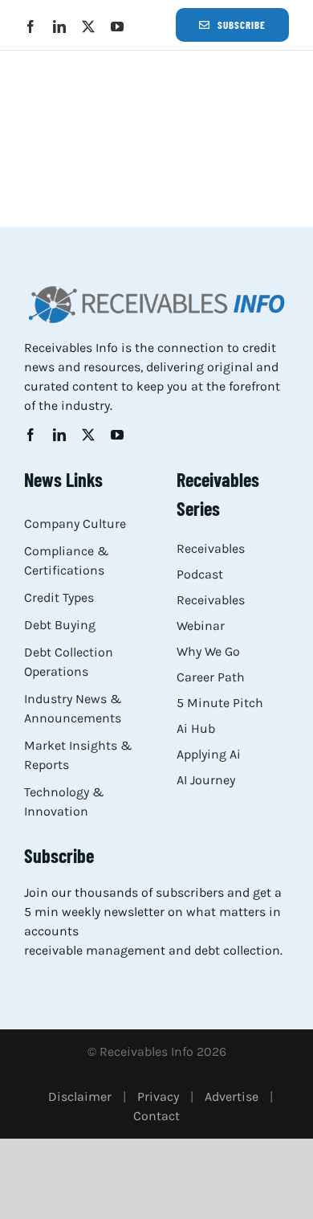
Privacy (158, 1096)
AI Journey (206, 779)
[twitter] (88, 26)
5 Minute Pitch (220, 702)
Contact (156, 1115)
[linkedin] (59, 26)
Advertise (231, 1096)
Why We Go (208, 651)
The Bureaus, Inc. (88, 113)
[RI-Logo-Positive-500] (156, 289)
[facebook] (30, 26)
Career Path (211, 677)
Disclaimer (80, 1096)
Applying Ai (209, 754)
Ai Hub (196, 728)
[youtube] (117, 26)
